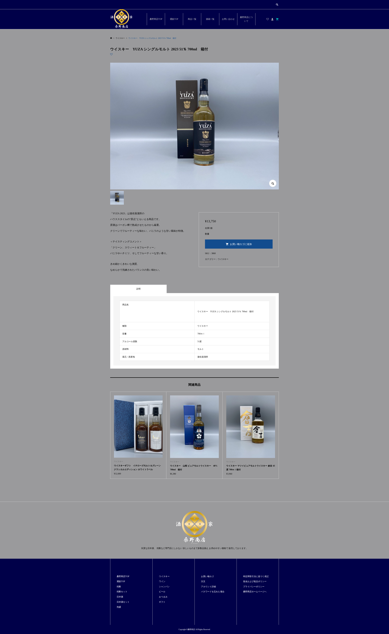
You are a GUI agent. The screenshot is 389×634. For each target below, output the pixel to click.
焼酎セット (122, 591)
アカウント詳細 (208, 586)
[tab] (138, 289)
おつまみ (163, 597)
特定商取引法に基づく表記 (256, 576)
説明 (138, 289)
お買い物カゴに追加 (241, 244)
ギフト (162, 602)
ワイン (162, 581)
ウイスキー (223, 259)
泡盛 (119, 607)
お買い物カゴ (207, 576)
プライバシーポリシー (253, 586)
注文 (203, 581)
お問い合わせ (228, 19)
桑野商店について (246, 19)
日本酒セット (123, 602)
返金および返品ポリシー (255, 581)
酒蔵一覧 (210, 19)
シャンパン (164, 586)
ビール (162, 591)
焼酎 (119, 586)
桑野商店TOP (156, 19)
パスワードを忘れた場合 (212, 591)
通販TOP (174, 19)
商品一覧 (192, 19)
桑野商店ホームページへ (255, 591)
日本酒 (120, 597)
